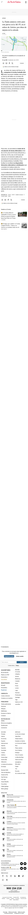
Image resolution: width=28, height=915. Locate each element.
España (3, 741)
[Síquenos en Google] (7, 880)
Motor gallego (4, 788)
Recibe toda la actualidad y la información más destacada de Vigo (15, 850)
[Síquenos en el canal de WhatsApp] (3, 880)
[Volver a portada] (14, 2)
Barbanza (17, 678)
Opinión (3, 745)
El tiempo (3, 766)
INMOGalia (4, 711)
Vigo (16, 699)
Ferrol (16, 685)
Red (16, 745)
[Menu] (2, 2)
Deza (16, 683)
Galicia (3, 736)
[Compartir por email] (6, 63)
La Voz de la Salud (20, 734)
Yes (16, 768)
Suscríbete (4, 679)
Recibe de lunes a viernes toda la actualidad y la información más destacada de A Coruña (15, 834)
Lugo (16, 690)
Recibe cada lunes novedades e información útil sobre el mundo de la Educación (16, 812)
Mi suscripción (4, 672)
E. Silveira (3, 219)
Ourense (17, 692)
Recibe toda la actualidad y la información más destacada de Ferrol (15, 839)
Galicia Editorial (15, 899)
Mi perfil (3, 685)
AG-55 (13, 194)
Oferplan (3, 708)
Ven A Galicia (18, 750)
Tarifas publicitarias (6, 704)
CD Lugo (3, 779)
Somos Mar (4, 759)
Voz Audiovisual (23, 897)
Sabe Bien (18, 736)
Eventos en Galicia (6, 713)
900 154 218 (14, 888)
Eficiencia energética (6, 723)
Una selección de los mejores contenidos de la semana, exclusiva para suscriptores (16, 806)
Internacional (4, 743)
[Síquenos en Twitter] (7, 876)
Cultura (3, 752)
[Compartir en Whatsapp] (3, 63)
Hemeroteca (4, 677)
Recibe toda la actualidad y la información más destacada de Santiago (15, 845)
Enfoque (17, 752)
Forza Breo (4, 784)
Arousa (17, 676)
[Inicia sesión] (25, 2)
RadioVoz (3, 898)
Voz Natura (17, 898)
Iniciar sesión (19, 656)
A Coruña (17, 671)
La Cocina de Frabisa (20, 743)
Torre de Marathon (5, 772)
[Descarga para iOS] (21, 863)
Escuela (17, 771)
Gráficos (3, 755)
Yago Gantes (4, 229)
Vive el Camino (19, 755)
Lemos (17, 688)
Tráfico (9, 196)
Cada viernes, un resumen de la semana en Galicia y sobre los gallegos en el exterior (16, 829)
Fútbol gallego (4, 786)
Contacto (3, 715)
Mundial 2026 (4, 770)
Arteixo (9, 194)
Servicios (3, 706)
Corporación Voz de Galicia (7, 897)
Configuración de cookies (19, 913)
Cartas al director (5, 695)
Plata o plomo (18, 748)
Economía (3, 738)
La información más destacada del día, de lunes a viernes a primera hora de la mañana (15, 796)
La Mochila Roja (19, 757)
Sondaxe (8, 898)
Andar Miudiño (5, 781)
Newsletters (4, 687)
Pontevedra (18, 695)
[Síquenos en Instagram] (11, 876)
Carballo (17, 681)
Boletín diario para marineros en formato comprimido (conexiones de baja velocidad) (16, 823)
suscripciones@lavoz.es (14, 891)
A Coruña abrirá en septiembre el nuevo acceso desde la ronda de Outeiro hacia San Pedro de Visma (8, 215)
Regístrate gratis (9, 656)
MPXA (11, 899)
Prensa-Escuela (23, 898)
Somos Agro (4, 757)
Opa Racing (4, 777)
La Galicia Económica (6, 764)
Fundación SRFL (16, 897)
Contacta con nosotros (6, 698)
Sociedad (3, 750)
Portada (3, 734)
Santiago (17, 697)
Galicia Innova (18, 759)
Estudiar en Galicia (20, 741)
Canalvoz (12, 898)
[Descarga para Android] (25, 863)
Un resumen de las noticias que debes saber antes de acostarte (16, 801)
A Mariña (17, 674)
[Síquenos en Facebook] (3, 876)
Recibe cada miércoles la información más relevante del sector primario (16, 817)
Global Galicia (18, 738)
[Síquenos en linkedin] (15, 876)
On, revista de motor (20, 773)
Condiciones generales (8, 913)
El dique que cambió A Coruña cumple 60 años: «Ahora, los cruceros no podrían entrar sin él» (10, 225)
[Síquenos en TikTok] (23, 876)
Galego (17, 665)
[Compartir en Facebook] (9, 63)
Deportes (3, 748)
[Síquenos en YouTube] (19, 876)
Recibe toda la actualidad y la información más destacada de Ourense (15, 855)
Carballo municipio (19, 194)
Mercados (17, 764)
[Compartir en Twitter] (12, 63)
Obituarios (3, 762)
